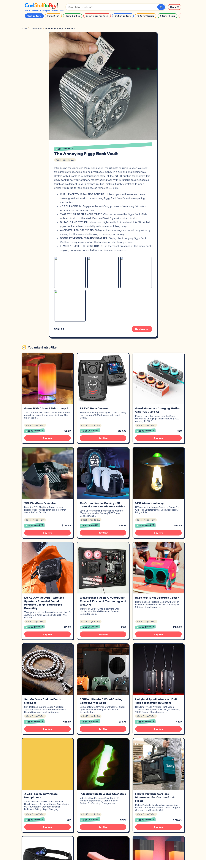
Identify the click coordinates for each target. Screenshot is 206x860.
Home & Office (72, 16)
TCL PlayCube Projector (40, 503)
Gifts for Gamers (145, 16)
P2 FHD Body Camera (94, 408)
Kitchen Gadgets (122, 16)
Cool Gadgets (34, 16)
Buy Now (47, 438)
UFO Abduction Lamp (149, 503)
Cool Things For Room (97, 16)
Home (24, 28)
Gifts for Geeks (167, 16)
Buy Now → (141, 329)
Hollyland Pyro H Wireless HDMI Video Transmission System (156, 700)
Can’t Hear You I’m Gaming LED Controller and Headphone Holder (102, 504)
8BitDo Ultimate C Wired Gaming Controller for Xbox (101, 700)
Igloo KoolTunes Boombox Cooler (157, 597)
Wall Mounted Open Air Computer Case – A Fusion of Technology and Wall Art (103, 601)
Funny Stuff (53, 16)
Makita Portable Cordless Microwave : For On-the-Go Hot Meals (156, 797)
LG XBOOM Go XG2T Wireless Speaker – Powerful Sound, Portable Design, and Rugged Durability (44, 603)
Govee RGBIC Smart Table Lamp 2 (46, 408)
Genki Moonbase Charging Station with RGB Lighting (157, 410)
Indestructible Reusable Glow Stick (103, 793)
